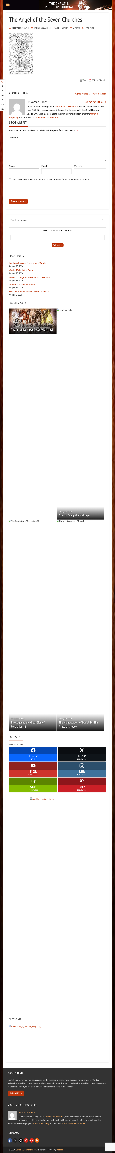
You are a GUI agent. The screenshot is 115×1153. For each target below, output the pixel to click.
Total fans (18, 744)
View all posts (99, 94)
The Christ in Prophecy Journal (59, 5)
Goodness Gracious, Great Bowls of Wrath (27, 263)
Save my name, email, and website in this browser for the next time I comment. (50, 179)
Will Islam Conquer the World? (22, 284)
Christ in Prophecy (41, 1123)
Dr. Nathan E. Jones (42, 28)
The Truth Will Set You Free (45, 117)
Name (12, 166)
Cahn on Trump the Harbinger (74, 515)
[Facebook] (10, 1140)
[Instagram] (21, 1140)
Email (44, 166)
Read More (17, 1093)
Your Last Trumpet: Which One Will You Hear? (29, 292)
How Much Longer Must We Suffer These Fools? (30, 277)
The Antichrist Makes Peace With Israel (32, 329)
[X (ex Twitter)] (15, 1140)
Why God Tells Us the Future (21, 270)
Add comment (61, 28)
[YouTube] (31, 1140)
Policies (60, 1150)
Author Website (82, 94)
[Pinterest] (26, 1140)
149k (11, 744)
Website (78, 166)
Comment (13, 137)
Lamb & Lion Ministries (66, 106)
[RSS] (37, 1140)
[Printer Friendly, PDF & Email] (92, 80)
